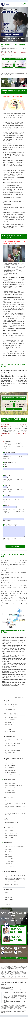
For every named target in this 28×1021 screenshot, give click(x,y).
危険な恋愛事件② (8, 851)
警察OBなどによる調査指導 (10, 772)
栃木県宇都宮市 (4, 375)
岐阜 (16, 614)
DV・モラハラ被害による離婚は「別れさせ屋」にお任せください (15, 814)
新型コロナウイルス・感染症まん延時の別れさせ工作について (15, 876)
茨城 (22, 620)
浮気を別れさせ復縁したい (10, 830)
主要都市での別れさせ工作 (14, 1008)
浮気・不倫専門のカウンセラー (11, 763)
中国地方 (5, 669)
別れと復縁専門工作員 (9, 767)
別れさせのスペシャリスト (10, 706)
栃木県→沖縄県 (14, 685)
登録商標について (8, 897)
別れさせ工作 (12, 1005)
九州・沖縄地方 (6, 679)
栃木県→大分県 (13, 684)
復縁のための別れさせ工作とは (11, 714)
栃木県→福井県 (13, 656)
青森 (19, 615)
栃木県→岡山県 (21, 671)
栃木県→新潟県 (5, 655)
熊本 (5, 622)
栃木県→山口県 (13, 672)
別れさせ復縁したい (8, 827)
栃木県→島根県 (13, 671)
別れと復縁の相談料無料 (10, 719)
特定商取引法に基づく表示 (10, 1011)
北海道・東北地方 (7, 637)
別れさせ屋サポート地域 (9, 779)
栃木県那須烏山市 (19, 380)
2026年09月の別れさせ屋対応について (12, 884)
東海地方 (5, 658)
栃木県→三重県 (5, 661)
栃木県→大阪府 (5, 664)
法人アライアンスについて (10, 902)
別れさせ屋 (16, 165)
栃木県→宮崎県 (21, 684)
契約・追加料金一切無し (10, 722)
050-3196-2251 (7, 988)
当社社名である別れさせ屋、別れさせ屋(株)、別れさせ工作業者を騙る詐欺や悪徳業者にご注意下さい (15, 879)
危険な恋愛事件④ (8, 856)
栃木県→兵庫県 (13, 664)
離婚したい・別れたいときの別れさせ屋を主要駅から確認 (15, 810)
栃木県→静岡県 (21, 660)
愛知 (14, 614)
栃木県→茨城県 (21, 648)
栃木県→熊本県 (5, 684)
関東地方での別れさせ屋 (8, 1007)
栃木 (23, 620)
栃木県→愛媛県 (21, 676)
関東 (9, 1001)
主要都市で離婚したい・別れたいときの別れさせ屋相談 (15, 804)
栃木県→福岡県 (5, 682)
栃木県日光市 (15, 376)
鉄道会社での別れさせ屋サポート (11, 787)
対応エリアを (7, 835)
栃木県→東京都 (5, 647)
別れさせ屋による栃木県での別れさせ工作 (12, 297)
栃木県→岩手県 (21, 640)
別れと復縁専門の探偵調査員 (10, 765)
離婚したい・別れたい (9, 797)
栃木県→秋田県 (13, 642)
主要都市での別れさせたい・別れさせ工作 (13, 785)
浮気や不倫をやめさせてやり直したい (12, 822)
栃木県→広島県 (5, 672)
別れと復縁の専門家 (17, 1006)
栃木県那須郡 (22, 383)
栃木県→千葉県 (13, 648)
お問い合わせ (7, 904)
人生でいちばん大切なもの (10, 858)
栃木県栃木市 (20, 375)
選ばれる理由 (9, 1006)
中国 (21, 1001)
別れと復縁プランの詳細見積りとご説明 (13, 743)
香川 (9, 627)
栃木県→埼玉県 (5, 648)
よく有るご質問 (8, 729)
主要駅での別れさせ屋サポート (11, 790)
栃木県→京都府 (21, 664)
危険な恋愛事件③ (8, 854)
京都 (12, 624)
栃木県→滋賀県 (5, 666)
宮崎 (6, 622)
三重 (10, 624)
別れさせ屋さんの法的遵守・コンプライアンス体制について (15, 866)
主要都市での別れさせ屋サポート (11, 783)
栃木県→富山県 (21, 655)
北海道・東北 (5, 1001)
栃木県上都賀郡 (17, 382)
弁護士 (22, 160)
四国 (24, 1001)
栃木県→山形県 (21, 642)
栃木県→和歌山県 (6, 667)
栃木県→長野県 (13, 655)
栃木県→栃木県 (5, 650)
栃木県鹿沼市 (8, 376)
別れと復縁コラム (8, 842)
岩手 (20, 615)
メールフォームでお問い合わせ (15, 958)
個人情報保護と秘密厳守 (10, 731)
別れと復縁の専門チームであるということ (13, 774)
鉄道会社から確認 (13, 835)
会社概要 (6, 892)
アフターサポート (8, 726)
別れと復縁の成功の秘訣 (10, 709)
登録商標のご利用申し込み (10, 899)
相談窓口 (23, 1006)
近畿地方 (5, 663)
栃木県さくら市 (10, 380)
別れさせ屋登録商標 (21, 1011)
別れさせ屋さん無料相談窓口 (11, 355)
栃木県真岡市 (4, 378)
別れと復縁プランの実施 (10, 748)
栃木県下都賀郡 (6, 383)
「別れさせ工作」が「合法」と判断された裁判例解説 (15, 847)
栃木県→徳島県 (5, 676)
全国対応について (8, 724)
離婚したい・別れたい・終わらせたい (12, 800)
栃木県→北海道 (5, 640)
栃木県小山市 (23, 376)
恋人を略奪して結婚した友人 (10, 861)
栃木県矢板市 (20, 378)
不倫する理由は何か (9, 863)
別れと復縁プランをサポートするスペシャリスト (13, 759)
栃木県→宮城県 (5, 642)
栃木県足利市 (12, 375)
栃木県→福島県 (5, 643)
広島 (7, 619)
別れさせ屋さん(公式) (23, 0)
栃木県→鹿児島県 (6, 685)
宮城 (21, 615)
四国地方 (5, 674)
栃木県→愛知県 (5, 660)
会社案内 (17, 1010)
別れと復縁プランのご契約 (10, 745)
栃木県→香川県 (13, 676)
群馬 (24, 620)
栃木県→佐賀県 (13, 682)
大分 (7, 622)
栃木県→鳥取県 (5, 671)
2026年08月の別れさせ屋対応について (12, 881)
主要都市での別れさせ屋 (18, 1007)
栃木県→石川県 (5, 656)
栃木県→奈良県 (13, 666)
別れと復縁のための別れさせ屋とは (12, 704)
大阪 (13, 624)
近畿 (19, 1001)
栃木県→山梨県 (21, 650)
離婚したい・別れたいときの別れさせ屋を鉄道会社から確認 (15, 807)
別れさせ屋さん (8, 889)
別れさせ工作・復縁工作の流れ (11, 717)
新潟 (9, 614)
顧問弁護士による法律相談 (10, 770)
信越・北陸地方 (6, 651)
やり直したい (7, 819)
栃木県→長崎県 (21, 682)
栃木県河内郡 (9, 382)
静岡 (15, 614)
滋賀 (11, 624)
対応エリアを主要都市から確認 (11, 833)
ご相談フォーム (14, 409)
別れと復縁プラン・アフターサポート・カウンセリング (15, 753)
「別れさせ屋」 (5, 1005)
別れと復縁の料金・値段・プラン (11, 736)
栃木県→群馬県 (13, 650)
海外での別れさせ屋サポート (10, 792)
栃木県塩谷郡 (14, 383)
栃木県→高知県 (5, 677)
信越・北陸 (13, 1001)
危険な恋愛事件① (8, 849)
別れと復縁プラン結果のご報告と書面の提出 (14, 750)
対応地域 (4, 1006)
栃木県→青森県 (13, 640)
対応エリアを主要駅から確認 (10, 837)
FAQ (2, 1007)
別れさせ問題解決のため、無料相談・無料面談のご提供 (15, 740)
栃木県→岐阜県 (13, 660)
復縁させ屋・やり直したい (9, 1010)
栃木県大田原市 (11, 378)
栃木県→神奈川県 (14, 647)
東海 (17, 1001)
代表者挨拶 (7, 894)
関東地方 (5, 645)
